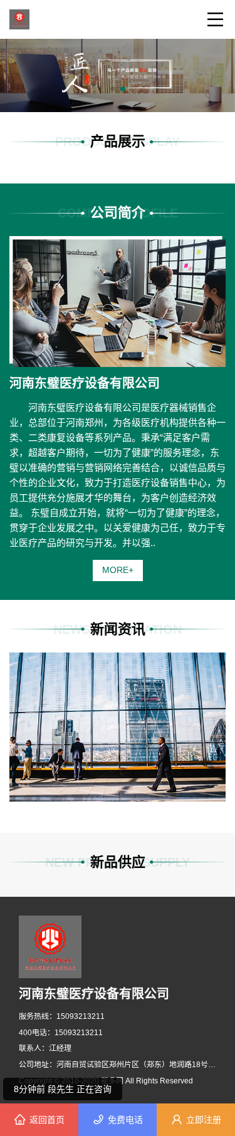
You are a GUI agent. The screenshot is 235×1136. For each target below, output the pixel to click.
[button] (112, 88)
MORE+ (117, 570)
